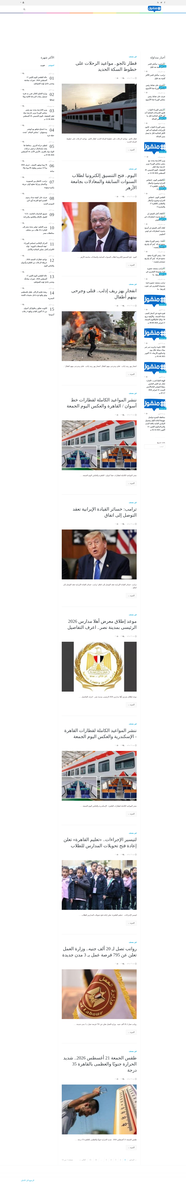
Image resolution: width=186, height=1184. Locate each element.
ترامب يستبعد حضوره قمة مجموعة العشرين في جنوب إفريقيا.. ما (155, 286)
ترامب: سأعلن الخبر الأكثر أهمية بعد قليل (155, 76)
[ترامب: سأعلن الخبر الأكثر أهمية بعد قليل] (154, 66)
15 (90, 1160)
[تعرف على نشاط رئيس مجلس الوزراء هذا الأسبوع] (154, 87)
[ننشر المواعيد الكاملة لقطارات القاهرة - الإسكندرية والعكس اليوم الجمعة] (99, 776)
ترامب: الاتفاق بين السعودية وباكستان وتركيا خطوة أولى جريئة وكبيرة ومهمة (38, 184)
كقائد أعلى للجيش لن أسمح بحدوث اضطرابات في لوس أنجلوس (155, 231)
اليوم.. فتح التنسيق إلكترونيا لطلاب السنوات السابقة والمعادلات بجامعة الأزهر (104, 181)
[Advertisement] (93, 32)
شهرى (42, 65)
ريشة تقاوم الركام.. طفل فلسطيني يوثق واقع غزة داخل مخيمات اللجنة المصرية (37, 295)
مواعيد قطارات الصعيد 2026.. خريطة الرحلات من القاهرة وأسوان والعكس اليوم (37, 262)
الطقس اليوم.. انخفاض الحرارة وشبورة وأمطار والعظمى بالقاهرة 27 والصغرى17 (156, 202)
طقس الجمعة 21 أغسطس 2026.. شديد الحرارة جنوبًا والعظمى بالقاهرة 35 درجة (100, 1064)
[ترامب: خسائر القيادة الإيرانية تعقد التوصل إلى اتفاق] (99, 554)
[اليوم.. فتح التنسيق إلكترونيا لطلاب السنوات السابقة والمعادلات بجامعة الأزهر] (99, 227)
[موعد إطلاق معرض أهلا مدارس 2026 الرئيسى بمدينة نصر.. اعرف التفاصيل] (99, 666)
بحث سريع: (161, 442)
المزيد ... (131, 150)
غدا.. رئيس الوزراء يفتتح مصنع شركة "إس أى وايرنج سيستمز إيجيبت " (155, 258)
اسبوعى (51, 65)
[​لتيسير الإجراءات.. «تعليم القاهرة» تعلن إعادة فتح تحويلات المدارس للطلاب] (99, 885)
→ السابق (133, 1160)
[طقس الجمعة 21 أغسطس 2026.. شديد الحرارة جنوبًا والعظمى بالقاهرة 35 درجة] (99, 1109)
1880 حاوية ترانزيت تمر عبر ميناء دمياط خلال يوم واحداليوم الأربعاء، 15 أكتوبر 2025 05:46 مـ (155, 351)
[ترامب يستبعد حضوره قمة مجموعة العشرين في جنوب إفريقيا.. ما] (154, 271)
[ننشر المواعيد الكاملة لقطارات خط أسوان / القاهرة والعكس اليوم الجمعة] (99, 445)
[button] (22, 2)
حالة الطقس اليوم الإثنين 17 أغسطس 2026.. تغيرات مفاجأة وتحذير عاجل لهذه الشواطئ (39, 278)
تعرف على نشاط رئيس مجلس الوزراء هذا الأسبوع (155, 98)
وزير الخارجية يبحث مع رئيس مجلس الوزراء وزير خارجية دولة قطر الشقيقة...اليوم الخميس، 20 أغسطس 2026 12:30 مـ (155, 167)
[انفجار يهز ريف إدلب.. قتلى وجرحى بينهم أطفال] (99, 336)
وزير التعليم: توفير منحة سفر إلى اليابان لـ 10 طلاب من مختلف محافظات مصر (38, 229)
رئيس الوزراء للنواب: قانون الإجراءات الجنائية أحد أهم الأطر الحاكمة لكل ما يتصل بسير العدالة (155, 131)
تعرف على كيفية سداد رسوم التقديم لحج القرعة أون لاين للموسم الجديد (40, 200)
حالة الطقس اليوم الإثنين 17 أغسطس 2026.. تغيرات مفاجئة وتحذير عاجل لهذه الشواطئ (39, 80)
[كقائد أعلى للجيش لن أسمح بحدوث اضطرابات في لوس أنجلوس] (154, 217)
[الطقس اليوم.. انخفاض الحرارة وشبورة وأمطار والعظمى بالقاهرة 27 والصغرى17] (154, 185)
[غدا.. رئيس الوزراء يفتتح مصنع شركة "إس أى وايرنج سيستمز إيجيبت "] (154, 244)
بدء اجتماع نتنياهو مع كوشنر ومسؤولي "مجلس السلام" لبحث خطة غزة (38, 132)
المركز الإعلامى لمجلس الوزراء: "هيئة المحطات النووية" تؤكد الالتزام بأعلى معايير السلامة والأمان (39, 246)
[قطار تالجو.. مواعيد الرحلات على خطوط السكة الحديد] (99, 108)
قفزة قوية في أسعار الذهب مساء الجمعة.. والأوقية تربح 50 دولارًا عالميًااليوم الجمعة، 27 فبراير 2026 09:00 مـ (154, 318)
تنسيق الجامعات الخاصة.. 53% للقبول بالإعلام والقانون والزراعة (38, 215)
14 (96, 1160)
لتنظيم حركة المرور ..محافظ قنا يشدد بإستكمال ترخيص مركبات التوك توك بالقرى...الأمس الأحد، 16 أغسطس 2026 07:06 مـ (37, 150)
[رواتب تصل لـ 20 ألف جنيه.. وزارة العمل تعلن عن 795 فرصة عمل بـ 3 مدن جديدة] (99, 994)
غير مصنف (133, 57)
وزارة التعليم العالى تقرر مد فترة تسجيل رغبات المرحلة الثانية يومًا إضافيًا (38, 96)
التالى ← (82, 1160)
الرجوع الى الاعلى (27, 1180)
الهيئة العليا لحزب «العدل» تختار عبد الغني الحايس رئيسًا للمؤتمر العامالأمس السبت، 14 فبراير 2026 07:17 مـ (155, 387)
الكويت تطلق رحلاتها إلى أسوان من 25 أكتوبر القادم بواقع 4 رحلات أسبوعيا (38, 311)
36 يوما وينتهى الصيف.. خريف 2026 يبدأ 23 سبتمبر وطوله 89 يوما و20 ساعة (37, 167)
